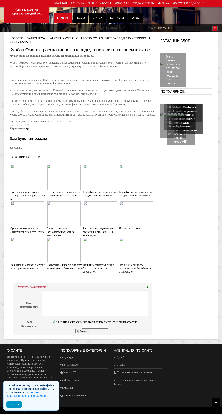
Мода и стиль (143, 3)
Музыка (163, 3)
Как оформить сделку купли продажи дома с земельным (99, 194)
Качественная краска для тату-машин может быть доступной (65, 266)
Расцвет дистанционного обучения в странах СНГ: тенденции (98, 232)
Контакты (117, 17)
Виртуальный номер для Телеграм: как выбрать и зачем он (28, 195)
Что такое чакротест (131, 228)
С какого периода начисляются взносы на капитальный (60, 232)
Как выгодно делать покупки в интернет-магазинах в (27, 266)
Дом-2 (81, 17)
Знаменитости (99, 3)
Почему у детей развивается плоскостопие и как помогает (64, 194)
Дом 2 (120, 357)
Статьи (97, 17)
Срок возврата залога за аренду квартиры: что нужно (27, 230)
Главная (60, 3)
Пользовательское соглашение (134, 372)
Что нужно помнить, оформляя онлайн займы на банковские (135, 268)
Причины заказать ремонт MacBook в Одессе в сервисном (98, 268)
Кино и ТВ (121, 3)
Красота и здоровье (188, 3)
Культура (77, 3)
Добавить (82, 331)
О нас (136, 17)
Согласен (14, 404)
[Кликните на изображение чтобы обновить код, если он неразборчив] (95, 321)
